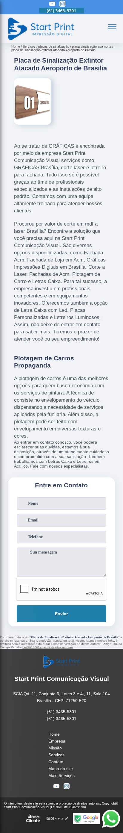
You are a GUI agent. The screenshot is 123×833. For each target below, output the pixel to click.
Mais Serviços (61, 775)
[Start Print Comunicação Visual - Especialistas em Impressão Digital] (40, 39)
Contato (55, 761)
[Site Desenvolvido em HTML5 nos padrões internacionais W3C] (57, 819)
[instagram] (62, 4)
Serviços (56, 754)
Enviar (61, 613)
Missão (55, 748)
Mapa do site (60, 768)
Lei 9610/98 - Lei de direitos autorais (47, 647)
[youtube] (52, 4)
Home (54, 734)
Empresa (56, 741)
